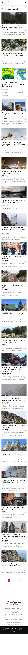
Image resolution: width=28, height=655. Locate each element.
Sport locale (4, 254)
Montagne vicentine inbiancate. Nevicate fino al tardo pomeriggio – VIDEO (13, 229)
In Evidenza (4, 477)
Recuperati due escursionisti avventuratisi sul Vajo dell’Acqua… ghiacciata (13, 144)
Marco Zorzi (4, 175)
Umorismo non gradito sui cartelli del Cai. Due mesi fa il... (13, 481)
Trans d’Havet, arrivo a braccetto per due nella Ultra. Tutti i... (13, 257)
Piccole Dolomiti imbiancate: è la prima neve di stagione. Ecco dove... (13, 399)
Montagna (4, 365)
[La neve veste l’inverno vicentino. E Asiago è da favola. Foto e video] (14, 163)
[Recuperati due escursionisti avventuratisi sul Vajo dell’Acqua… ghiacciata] (14, 134)
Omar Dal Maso (4, 118)
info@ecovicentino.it (16, 624)
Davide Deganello (5, 88)
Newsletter (14, 628)
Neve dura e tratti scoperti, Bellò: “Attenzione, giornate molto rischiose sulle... (12, 369)
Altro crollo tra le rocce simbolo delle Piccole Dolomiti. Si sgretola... (13, 454)
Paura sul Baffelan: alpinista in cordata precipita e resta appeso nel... (12, 55)
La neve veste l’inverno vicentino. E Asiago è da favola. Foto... (13, 172)
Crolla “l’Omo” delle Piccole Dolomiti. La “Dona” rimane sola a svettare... (13, 536)
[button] (26, 3)
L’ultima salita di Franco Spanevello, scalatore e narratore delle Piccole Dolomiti (14, 115)
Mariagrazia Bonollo (6, 29)
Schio (3, 504)
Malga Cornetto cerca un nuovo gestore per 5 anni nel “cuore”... (12, 314)
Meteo (3, 79)
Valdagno (4, 110)
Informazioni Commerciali (19, 629)
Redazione (3, 58)
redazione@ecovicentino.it (17, 622)
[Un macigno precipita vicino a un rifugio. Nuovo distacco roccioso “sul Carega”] (14, 276)
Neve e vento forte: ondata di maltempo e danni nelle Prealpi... (12, 27)
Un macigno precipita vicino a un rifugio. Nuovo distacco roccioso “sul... (12, 286)
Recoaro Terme (5, 23)
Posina (3, 224)
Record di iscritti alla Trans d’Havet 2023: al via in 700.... (13, 508)
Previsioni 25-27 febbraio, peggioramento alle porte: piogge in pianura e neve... (13, 84)
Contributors (4, 629)
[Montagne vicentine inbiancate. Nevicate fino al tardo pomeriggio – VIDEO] (14, 219)
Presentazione (7, 628)
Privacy (14, 631)
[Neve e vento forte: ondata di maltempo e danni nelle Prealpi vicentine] (14, 18)
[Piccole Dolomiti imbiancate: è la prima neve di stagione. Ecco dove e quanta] (14, 390)
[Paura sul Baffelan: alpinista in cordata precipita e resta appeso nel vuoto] (14, 45)
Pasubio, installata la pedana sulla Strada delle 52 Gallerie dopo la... (13, 565)
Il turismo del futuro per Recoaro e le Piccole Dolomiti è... (13, 341)
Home (2, 6)
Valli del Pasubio (5, 310)
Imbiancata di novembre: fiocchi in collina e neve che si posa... (13, 201)
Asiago (3, 168)
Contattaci (11, 629)
